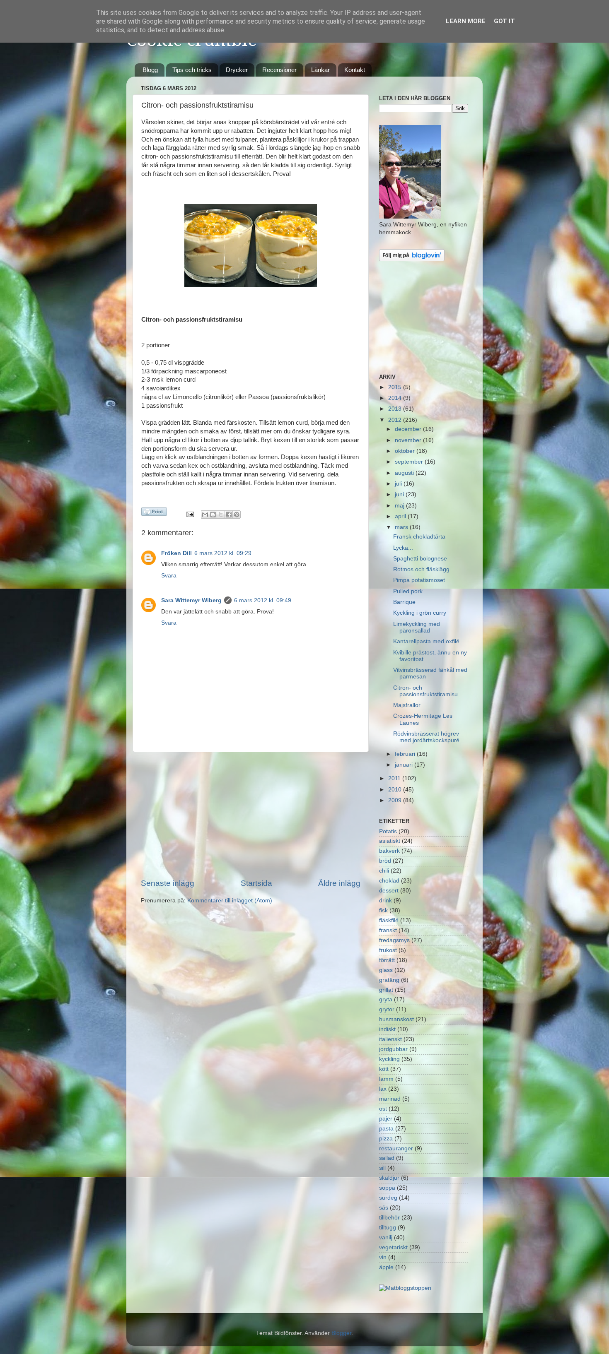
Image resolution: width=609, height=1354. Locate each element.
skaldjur (389, 1178)
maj (400, 506)
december (409, 429)
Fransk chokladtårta (419, 537)
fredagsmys (394, 940)
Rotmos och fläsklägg (421, 569)
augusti (405, 473)
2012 (395, 420)
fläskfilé (389, 920)
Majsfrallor (406, 705)
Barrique (404, 602)
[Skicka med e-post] (205, 514)
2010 (395, 789)
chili (384, 871)
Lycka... (403, 548)
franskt (388, 930)
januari (404, 765)
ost (383, 1109)
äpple (386, 1267)
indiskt (387, 1029)
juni (400, 494)
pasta (386, 1129)
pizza (386, 1138)
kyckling (389, 1059)
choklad (389, 881)
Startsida (256, 883)
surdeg (388, 1198)
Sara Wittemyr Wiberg (191, 600)
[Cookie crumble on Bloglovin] (412, 259)
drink (385, 900)
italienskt (390, 1039)
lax (383, 1089)
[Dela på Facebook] (229, 514)
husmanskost (396, 1019)
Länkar (320, 69)
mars (402, 527)
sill (382, 1168)
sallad (386, 1158)
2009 (395, 800)
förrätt (387, 960)
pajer (385, 1119)
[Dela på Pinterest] (236, 514)
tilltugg (387, 1227)
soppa (387, 1188)
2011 (395, 778)
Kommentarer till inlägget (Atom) (229, 900)
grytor (386, 1009)
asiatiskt (389, 841)
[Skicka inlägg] (190, 514)
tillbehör (389, 1218)
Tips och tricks (192, 69)
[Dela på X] (221, 514)
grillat (386, 990)
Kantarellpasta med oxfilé (426, 641)
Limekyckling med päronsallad (416, 627)
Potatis (388, 831)
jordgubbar (393, 1049)
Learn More (466, 21)
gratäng (389, 980)
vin (383, 1257)
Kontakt (354, 69)
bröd (385, 861)
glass (386, 970)
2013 (395, 409)
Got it (504, 21)
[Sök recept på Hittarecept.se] (405, 1288)
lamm (386, 1079)
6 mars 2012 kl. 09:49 (262, 600)
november (409, 440)
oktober (405, 451)
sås (383, 1208)
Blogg (150, 69)
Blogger (341, 1333)
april (401, 516)
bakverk (389, 851)
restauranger (396, 1148)
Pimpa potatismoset (419, 580)
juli (399, 484)
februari (406, 754)
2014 (395, 398)
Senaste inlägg (167, 883)
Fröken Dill (176, 553)
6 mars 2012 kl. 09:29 (222, 553)
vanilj (385, 1237)
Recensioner (279, 69)
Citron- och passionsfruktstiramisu (425, 691)
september (410, 462)
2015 (395, 387)
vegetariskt (393, 1247)
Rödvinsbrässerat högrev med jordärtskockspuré (426, 737)
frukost (388, 950)
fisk (383, 910)
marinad (390, 1099)
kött (384, 1069)
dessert (389, 890)
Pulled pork (408, 591)
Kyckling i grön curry (419, 613)
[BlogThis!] (213, 514)
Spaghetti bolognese (420, 559)
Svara (168, 575)
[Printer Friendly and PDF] (154, 513)
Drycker (237, 69)
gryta (385, 999)
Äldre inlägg (339, 883)
